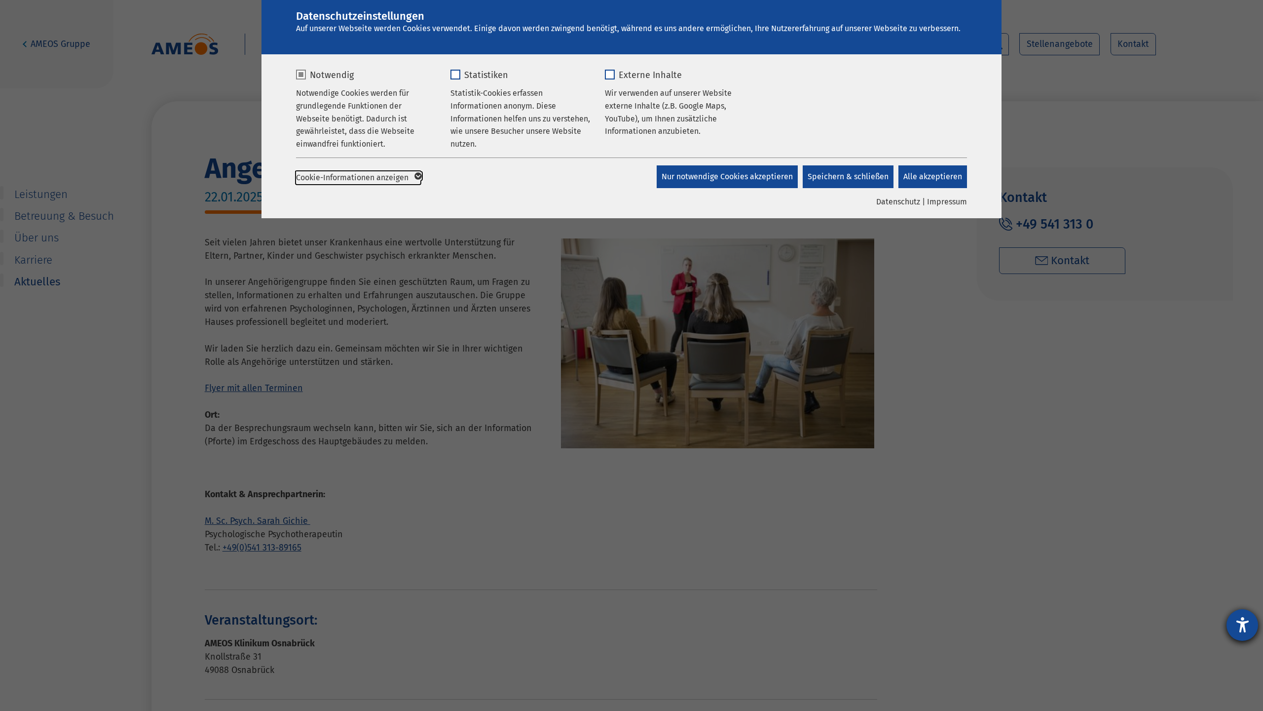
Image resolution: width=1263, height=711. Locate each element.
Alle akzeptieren (932, 176)
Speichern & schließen (848, 176)
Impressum (947, 201)
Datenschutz (898, 201)
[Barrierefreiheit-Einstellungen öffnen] (1242, 625)
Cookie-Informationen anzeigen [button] (353, 177)
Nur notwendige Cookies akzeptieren (727, 176)
